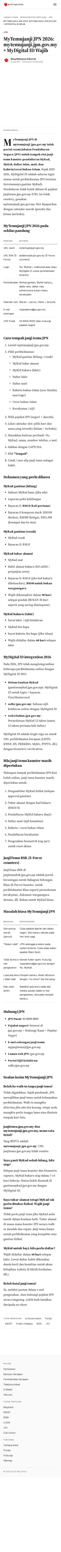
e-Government (33, 1318)
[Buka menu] (55, 4)
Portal (48, 1318)
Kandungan (10, 130)
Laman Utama (10, 17)
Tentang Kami (10, 1445)
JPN (50, 17)
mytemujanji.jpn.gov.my (31, 248)
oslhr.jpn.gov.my (18, 1065)
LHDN (6, 1422)
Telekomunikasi (11, 1384)
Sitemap (7, 1460)
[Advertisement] (30, 92)
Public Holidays (24, 1323)
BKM (6, 1417)
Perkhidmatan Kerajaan (33, 17)
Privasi (6, 1450)
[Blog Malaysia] (13, 4)
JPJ (48, 1323)
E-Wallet (7, 1389)
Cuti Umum (9, 1432)
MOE (39, 1323)
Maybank (8, 1407)
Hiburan (7, 1394)
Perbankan (9, 1369)
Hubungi (8, 1455)
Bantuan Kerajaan (13, 1374)
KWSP (8, 1323)
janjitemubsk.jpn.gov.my (32, 255)
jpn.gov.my (37, 1054)
